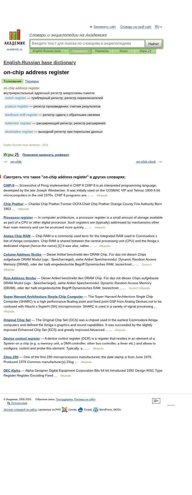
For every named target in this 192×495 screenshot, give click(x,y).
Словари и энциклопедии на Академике (68, 35)
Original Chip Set (17, 320)
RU (157, 27)
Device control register (22, 338)
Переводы (102, 51)
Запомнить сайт (105, 27)
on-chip (16, 161)
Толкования (79, 51)
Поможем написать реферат (45, 155)
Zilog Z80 (11, 357)
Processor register (18, 217)
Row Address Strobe (20, 278)
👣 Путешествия (17, 403)
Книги (124, 51)
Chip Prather (13, 204)
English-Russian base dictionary (48, 51)
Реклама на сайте (85, 399)
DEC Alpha (12, 370)
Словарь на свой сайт (135, 27)
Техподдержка (64, 399)
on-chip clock (146, 161)
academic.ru (14, 49)
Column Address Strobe (22, 254)
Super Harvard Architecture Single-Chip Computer (43, 296)
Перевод (32, 81)
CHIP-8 (9, 185)
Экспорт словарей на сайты (20, 409)
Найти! (153, 44)
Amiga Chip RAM (17, 236)
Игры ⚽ (145, 51)
